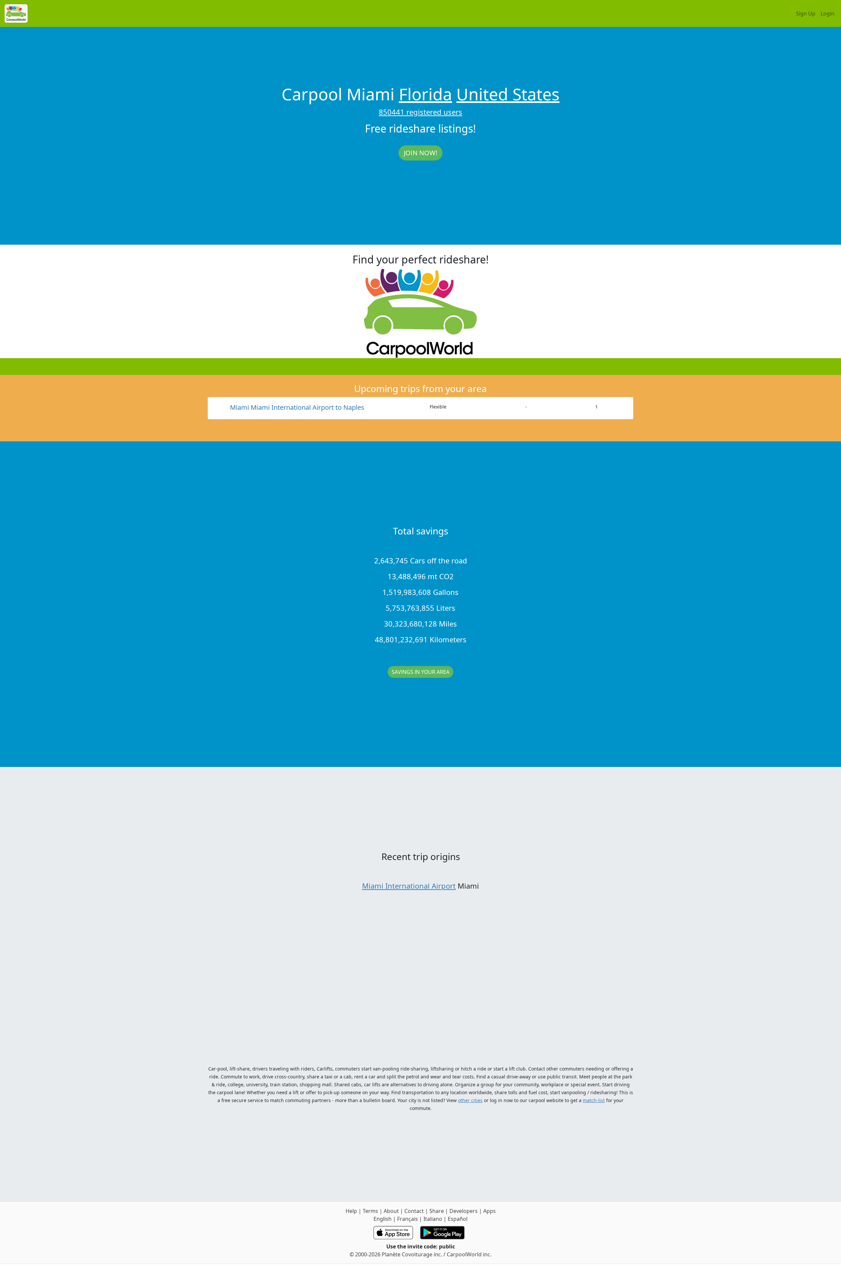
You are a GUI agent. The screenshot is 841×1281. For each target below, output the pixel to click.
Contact (414, 1211)
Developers (463, 1211)
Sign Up (805, 13)
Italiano (432, 1218)
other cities (470, 1100)
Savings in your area (420, 672)
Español (457, 1218)
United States (507, 94)
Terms (370, 1211)
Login (827, 13)
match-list (594, 1100)
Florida (425, 94)
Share (436, 1211)
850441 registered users (420, 112)
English (383, 1218)
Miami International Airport (409, 886)
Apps (489, 1211)
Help (351, 1211)
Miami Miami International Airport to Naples (297, 407)
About (391, 1211)
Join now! (420, 152)
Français (407, 1218)
